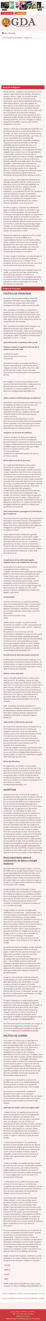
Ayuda (13, 1311)
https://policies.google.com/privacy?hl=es (25, 846)
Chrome (7, 1265)
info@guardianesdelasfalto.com (23, 391)
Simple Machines (28, 1314)
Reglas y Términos (21, 1311)
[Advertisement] (23, 62)
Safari (6, 1279)
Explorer (7, 1270)
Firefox (6, 1274)
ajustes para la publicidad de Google (25, 1031)
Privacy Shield (8, 980)
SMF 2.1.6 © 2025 (18, 1314)
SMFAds (18, 1316)
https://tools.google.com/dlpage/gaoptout (18, 1019)
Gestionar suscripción (31, 636)
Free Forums (26, 1316)
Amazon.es (7, 717)
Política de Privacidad (22, 1028)
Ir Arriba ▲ (32, 1311)
